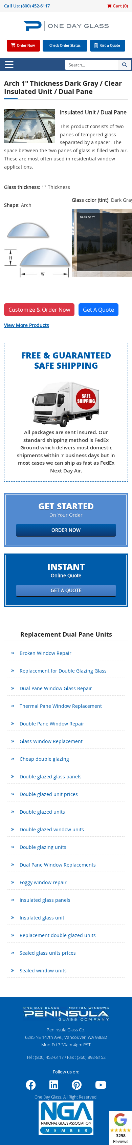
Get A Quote (98, 309)
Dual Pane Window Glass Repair (56, 688)
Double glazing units (43, 847)
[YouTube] (101, 1087)
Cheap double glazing (44, 759)
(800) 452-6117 (35, 6)
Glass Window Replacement (51, 741)
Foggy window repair (43, 882)
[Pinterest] (77, 1087)
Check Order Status (65, 45)
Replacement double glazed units (58, 935)
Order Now (26, 45)
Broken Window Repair (45, 653)
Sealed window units (43, 970)
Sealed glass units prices (48, 953)
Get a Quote (110, 45)
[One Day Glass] (66, 29)
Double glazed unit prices (49, 794)
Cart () (120, 6)
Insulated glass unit (42, 917)
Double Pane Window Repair (52, 723)
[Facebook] (31, 1087)
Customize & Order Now (39, 309)
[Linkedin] (53, 1087)
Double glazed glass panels (51, 776)
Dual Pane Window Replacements (58, 864)
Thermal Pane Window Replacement (61, 706)
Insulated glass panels (45, 900)
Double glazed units (42, 812)
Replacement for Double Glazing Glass (63, 670)
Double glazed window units (52, 829)
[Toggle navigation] (9, 64)
